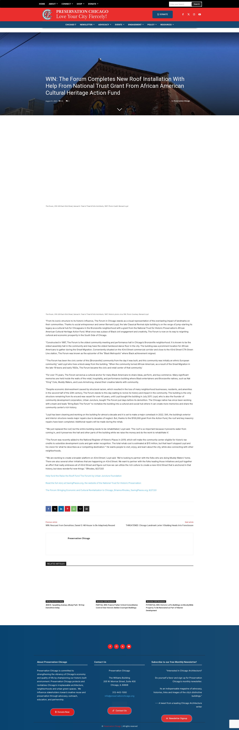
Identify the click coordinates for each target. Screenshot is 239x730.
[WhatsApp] (74, 509)
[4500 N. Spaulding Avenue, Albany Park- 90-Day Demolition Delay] (69, 586)
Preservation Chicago (182, 101)
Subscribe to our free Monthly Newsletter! (174, 662)
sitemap (119, 704)
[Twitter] (188, 14)
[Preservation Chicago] (75, 14)
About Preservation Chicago (52, 662)
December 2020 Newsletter (106, 601)
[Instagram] (194, 14)
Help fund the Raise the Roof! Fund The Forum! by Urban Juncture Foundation (84, 475)
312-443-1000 (119, 692)
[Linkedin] (61, 509)
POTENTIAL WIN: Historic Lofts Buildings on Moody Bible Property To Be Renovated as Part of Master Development (169, 608)
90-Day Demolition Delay (54, 601)
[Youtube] (128, 646)
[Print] (86, 509)
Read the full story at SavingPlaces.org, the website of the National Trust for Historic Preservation (93, 483)
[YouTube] (200, 14)
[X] (55, 509)
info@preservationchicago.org (119, 696)
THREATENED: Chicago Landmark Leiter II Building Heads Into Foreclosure (159, 525)
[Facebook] (183, 14)
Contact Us (100, 662)
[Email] (80, 509)
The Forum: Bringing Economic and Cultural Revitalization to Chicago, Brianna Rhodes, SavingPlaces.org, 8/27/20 (101, 490)
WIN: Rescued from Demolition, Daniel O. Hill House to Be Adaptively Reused (80, 525)
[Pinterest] (67, 509)
